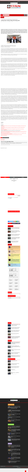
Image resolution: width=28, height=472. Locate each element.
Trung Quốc (16, 285)
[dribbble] (14, 401)
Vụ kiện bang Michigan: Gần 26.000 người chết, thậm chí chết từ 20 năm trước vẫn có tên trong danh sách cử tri (15, 255)
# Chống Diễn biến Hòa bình (6, 137)
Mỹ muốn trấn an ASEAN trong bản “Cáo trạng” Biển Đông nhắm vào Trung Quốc (15, 347)
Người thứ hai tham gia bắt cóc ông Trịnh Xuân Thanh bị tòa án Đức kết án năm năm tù (15, 446)
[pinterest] (19, 1)
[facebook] (12, 1)
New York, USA (11, 282)
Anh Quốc (16, 282)
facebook (23, 177)
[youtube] (14, 1)
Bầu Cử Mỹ (9, 244)
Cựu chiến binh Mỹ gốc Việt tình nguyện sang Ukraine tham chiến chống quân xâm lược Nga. (15, 407)
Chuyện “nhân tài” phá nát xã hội (15, 333)
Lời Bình (18, 223)
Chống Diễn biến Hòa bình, (10, 21)
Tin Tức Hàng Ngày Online (8, 141)
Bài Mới (10, 223)
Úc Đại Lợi (10, 285)
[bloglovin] (17, 1)
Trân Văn (2, 122)
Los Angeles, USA (12, 268)
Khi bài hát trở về (13, 369)
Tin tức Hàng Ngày (5, 142)
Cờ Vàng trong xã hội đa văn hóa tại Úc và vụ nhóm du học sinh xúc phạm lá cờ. (15, 411)
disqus (14, 177)
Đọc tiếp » (12, 249)
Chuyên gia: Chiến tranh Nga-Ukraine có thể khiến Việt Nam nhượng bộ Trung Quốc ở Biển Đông (15, 343)
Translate (10, 198)
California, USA (16, 279)
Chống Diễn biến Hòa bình (5, 19)
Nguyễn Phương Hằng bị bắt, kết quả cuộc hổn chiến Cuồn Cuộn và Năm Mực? (15, 450)
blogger (5, 177)
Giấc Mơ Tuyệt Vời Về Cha (14, 360)
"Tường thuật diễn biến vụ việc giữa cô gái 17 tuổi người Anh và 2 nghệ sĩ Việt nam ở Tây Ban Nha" (15, 430)
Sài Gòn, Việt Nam (12, 273)
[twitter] (13, 1)
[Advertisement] (14, 11)
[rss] (16, 1)
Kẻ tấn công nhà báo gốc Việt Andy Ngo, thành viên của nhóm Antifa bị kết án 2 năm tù (15, 458)
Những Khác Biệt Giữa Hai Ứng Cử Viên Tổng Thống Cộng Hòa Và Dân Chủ (15, 247)
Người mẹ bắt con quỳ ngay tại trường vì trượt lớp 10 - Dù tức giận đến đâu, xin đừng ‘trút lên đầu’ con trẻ (15, 337)
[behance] (16, 401)
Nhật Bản (10, 288)
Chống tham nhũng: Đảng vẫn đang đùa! (10, 20)
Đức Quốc (16, 288)
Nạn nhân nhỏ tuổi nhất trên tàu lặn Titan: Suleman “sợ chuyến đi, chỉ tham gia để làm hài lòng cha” (15, 231)
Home (1, 19)
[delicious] (19, 401)
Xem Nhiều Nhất (14, 223)
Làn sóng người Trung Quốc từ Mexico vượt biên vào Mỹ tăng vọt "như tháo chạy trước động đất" (15, 238)
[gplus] (10, 401)
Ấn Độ (10, 279)
